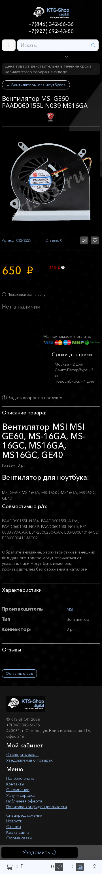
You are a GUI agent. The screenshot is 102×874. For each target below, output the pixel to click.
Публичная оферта (24, 801)
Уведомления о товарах (29, 760)
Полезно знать (20, 778)
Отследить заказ (22, 754)
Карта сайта (17, 832)
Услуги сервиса (20, 795)
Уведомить (36, 852)
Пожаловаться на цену (26, 294)
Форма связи (19, 838)
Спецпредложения (24, 815)
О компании (17, 789)
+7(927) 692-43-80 (51, 31)
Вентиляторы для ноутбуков (36, 84)
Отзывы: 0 (53, 240)
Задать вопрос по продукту (35, 398)
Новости (14, 820)
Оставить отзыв (19, 673)
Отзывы (13, 826)
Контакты (15, 784)
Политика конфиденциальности (36, 806)
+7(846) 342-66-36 (51, 24)
